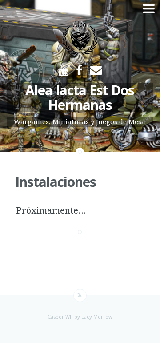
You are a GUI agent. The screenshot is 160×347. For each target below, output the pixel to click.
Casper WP (60, 316)
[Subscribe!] (80, 295)
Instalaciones (55, 182)
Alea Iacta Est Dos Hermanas (79, 97)
